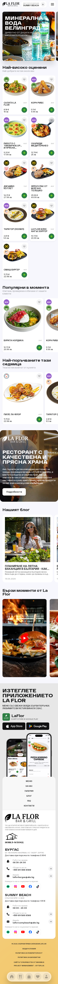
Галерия (29, 791)
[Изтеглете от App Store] (13, 726)
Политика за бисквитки (29, 957)
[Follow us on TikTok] (38, 886)
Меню (29, 781)
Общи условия (29, 949)
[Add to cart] (24, 110)
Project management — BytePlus (29, 965)
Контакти (29, 806)
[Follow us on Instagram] (15, 886)
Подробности (14, 491)
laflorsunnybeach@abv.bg (26, 922)
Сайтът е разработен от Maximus (29, 962)
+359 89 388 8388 (22, 870)
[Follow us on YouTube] (23, 886)
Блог (29, 796)
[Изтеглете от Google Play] (37, 726)
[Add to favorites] (24, 79)
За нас (29, 786)
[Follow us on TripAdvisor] (8, 886)
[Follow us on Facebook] (30, 886)
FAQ (29, 801)
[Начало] (10, 4)
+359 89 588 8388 (22, 915)
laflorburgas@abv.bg (23, 877)
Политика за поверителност (29, 953)
